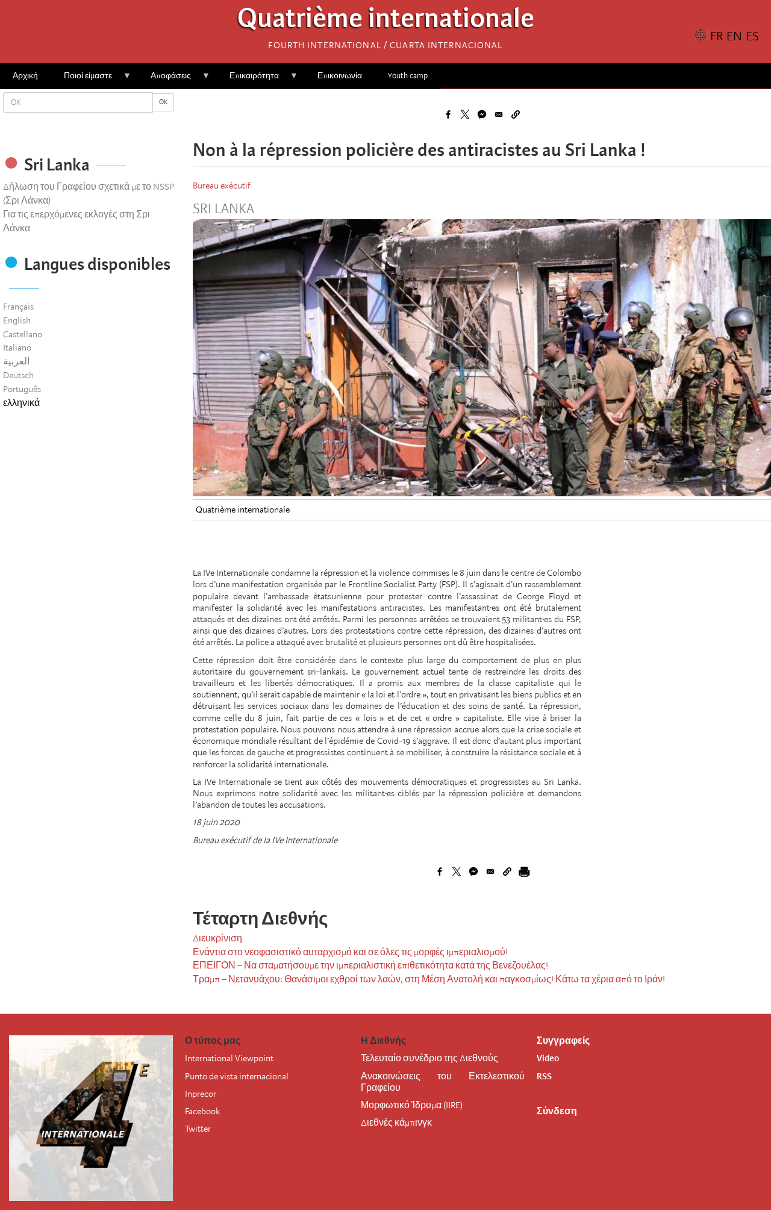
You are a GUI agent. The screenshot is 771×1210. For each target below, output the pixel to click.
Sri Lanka (223, 209)
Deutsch (18, 375)
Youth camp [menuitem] (408, 75)
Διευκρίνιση (217, 938)
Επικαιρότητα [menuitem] (248, 80)
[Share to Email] (499, 114)
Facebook (202, 1111)
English (17, 320)
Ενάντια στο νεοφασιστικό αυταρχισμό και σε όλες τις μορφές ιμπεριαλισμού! (350, 952)
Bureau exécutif (222, 185)
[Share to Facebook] (448, 114)
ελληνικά (21, 403)
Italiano (17, 347)
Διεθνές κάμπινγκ (396, 1122)
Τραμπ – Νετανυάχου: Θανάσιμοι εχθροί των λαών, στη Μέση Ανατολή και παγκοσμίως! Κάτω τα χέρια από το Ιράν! (429, 979)
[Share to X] (465, 114)
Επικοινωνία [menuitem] (339, 75)
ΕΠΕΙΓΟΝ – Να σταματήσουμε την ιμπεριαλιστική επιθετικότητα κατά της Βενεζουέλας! (370, 965)
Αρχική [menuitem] (25, 75)
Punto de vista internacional (237, 1076)
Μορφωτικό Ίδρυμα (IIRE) (412, 1105)
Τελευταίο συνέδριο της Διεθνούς (429, 1058)
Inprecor (200, 1093)
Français (18, 306)
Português (22, 389)
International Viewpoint (229, 1058)
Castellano (22, 334)
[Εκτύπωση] (524, 871)
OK (163, 102)
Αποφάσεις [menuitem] (164, 80)
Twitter (198, 1128)
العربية (16, 361)
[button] (516, 114)
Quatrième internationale (385, 21)
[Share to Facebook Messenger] (482, 114)
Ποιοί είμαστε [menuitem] (81, 80)
